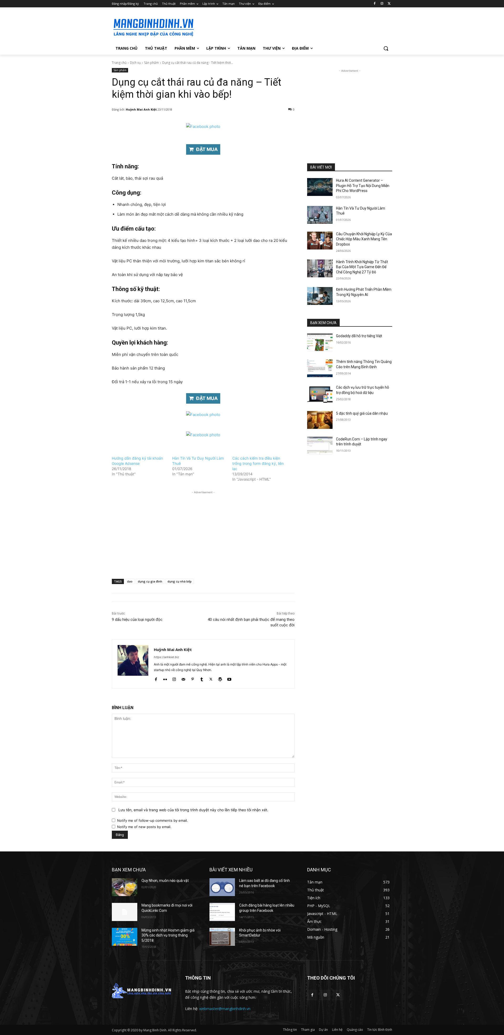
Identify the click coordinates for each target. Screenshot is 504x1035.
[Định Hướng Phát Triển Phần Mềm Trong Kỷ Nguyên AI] (320, 296)
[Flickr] (165, 678)
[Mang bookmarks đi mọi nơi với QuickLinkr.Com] (124, 912)
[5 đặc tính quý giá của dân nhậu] (320, 420)
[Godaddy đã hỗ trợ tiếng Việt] (320, 342)
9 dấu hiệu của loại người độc (137, 619)
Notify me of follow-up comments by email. (152, 820)
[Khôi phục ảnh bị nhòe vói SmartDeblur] (222, 937)
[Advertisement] (291, 26)
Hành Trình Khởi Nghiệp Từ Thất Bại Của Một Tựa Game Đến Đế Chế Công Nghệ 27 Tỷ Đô (362, 267)
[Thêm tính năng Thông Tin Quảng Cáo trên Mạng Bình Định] (320, 368)
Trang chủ (119, 62)
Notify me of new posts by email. (144, 827)
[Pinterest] (193, 678)
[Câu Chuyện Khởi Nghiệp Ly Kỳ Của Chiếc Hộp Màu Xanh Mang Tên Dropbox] (320, 240)
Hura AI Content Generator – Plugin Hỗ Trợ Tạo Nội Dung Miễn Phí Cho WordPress (362, 185)
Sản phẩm (151, 62)
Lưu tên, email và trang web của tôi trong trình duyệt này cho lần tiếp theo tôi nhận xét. (193, 810)
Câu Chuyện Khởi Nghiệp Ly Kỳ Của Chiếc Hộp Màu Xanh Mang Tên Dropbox (364, 239)
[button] (386, 48)
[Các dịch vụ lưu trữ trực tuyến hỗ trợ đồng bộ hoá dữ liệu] (320, 394)
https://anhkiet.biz (166, 657)
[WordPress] (220, 678)
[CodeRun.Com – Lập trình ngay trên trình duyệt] (320, 446)
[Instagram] (382, 4)
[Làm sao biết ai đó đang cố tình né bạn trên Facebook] (222, 887)
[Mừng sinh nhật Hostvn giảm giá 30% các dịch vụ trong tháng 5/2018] (124, 937)
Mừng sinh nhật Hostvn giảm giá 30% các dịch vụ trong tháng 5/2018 (168, 935)
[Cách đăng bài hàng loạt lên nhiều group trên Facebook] (222, 912)
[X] (389, 4)
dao (130, 581)
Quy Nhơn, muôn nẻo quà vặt (165, 880)
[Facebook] (375, 4)
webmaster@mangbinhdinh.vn (224, 1008)
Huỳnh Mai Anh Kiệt (141, 109)
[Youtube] (229, 678)
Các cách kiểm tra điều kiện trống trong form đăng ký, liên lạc (258, 463)
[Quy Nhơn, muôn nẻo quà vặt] (124, 887)
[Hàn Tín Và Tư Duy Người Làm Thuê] (320, 215)
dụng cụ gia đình (150, 581)
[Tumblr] (202, 678)
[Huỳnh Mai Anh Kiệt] (133, 664)
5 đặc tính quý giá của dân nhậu (362, 413)
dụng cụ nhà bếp (179, 581)
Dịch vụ (135, 62)
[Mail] (183, 678)
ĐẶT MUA (207, 149)
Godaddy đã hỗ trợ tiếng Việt (359, 336)
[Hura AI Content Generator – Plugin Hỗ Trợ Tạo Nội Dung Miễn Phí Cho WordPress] (320, 187)
